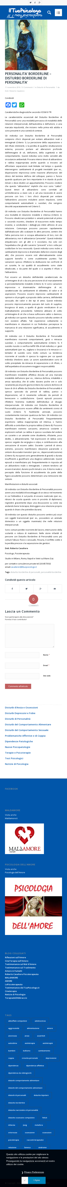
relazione (12, 1147)
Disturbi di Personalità (46, 87)
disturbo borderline (16, 1103)
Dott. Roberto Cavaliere (14, 91)
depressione (51, 1058)
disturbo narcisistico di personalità (23, 1110)
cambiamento (44, 1050)
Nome (46, 654)
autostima (12, 1043)
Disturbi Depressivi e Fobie (20, 713)
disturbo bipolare (41, 1095)
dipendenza (13, 1065)
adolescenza (40, 1021)
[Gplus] (39, 2)
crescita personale (30, 1058)
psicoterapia (13, 1140)
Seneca (27, 1147)
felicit (44, 1117)
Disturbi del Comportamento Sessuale (26, 730)
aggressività (13, 1028)
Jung (25, 1125)
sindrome (42, 1147)
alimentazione (33, 1028)
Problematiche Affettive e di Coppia (25, 735)
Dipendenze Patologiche (19, 741)
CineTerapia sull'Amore (16, 960)
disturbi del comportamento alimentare (25, 1088)
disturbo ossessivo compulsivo (21, 1117)
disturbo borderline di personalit (25, 572)
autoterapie (48, 1043)
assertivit (41, 1036)
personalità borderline (51, 572)
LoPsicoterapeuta (13, 984)
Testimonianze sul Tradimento (20, 967)
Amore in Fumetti (13, 970)
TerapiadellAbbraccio (16, 997)
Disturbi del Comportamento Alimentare (28, 724)
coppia (11, 1058)
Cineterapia (11, 991)
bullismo (26, 1050)
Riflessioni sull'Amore (15, 957)
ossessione (30, 1132)
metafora (39, 1125)
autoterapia (30, 1043)
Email (46, 665)
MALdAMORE (11, 977)
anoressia (12, 1036)
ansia (27, 1036)
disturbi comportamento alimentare (23, 1080)
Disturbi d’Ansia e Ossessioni (21, 707)
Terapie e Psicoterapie (18, 752)
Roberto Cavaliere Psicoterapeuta (21, 974)
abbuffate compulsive (17, 1021)
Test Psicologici (14, 758)
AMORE (8, 981)
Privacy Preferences (34, 1172)
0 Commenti (27, 87)
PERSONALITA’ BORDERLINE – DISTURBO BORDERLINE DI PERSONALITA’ (28, 78)
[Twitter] (30, 2)
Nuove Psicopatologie (17, 747)
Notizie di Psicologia (16, 763)
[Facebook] (35, 2)
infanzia (11, 1125)
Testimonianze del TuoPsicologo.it (22, 987)
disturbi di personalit (17, 1095)
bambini (11, 1050)
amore (50, 1028)
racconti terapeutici (35, 1140)
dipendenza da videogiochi (19, 1073)
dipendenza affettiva (35, 1065)
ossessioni (46, 1132)
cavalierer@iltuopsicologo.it (24, 567)
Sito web (46, 675)
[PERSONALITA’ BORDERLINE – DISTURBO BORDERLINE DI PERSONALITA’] (33, 45)
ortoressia (12, 1132)
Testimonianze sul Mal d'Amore (20, 964)
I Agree (37, 1180)
